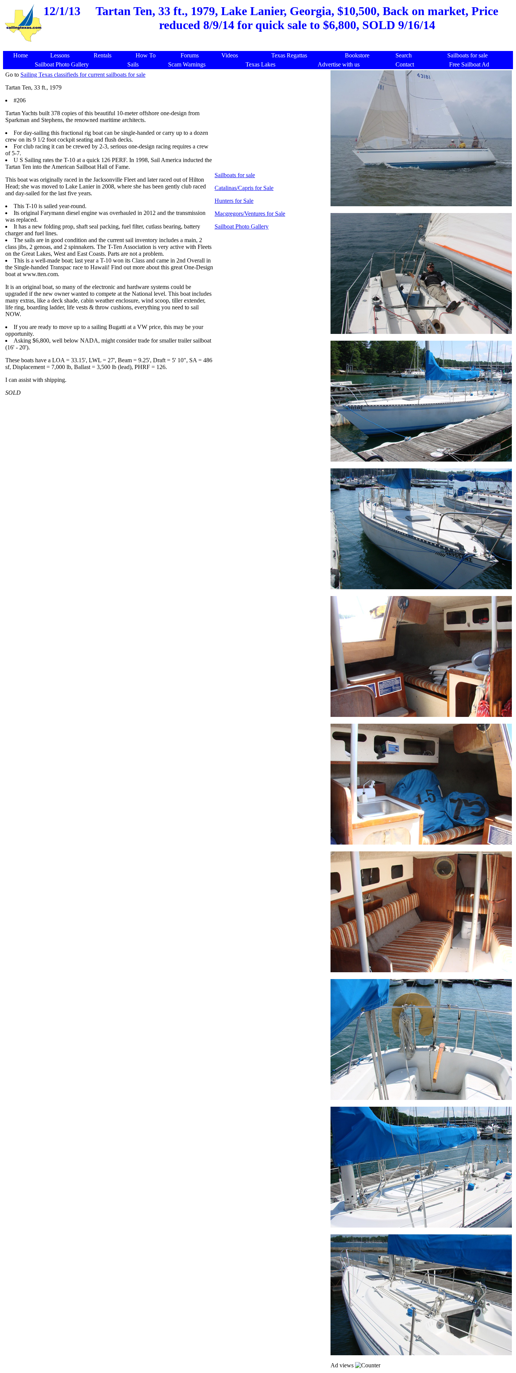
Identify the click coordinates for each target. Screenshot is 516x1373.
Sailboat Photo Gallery (242, 226)
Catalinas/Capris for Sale (244, 188)
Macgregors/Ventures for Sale (250, 213)
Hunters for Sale (234, 201)
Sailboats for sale (235, 175)
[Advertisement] (259, 47)
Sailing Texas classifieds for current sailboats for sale (82, 74)
